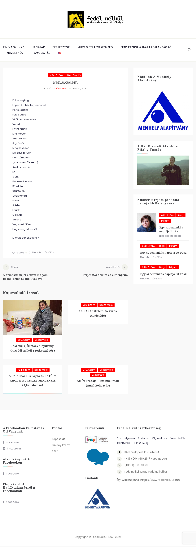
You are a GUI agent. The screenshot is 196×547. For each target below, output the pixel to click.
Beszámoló (74, 75)
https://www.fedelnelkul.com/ (160, 480)
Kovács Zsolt (60, 88)
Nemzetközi (15, 53)
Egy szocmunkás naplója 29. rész (163, 252)
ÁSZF (55, 451)
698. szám (148, 246)
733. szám (89, 305)
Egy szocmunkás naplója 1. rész (171, 229)
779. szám (89, 369)
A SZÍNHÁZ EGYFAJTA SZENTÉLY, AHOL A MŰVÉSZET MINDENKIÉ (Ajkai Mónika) (33, 380)
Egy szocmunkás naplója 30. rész (163, 274)
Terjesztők (61, 47)
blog (181, 215)
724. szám (24, 369)
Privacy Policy (61, 445)
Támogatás (41, 53)
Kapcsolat (58, 439)
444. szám (56, 75)
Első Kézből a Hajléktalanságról (147, 47)
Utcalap (38, 47)
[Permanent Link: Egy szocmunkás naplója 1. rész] (146, 222)
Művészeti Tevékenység (95, 47)
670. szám (167, 215)
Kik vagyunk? (13, 47)
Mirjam (165, 220)
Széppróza (98, 374)
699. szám (24, 339)
